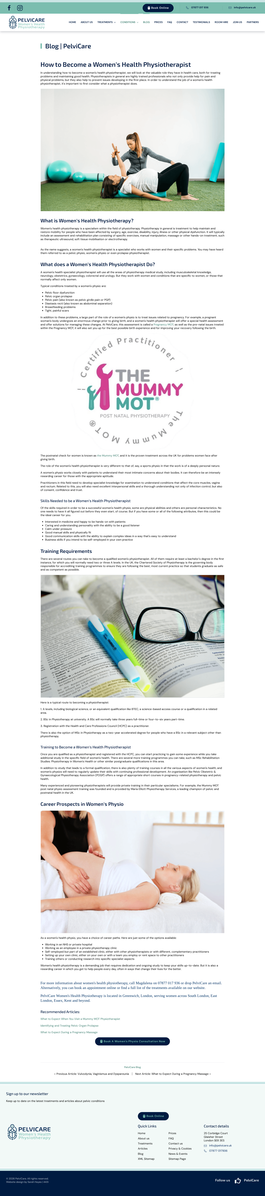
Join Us (237, 22)
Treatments (145, 1143)
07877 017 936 (199, 7)
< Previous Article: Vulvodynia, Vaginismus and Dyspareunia (91, 1074)
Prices (158, 22)
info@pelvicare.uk (245, 7)
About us (87, 22)
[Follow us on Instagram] (20, 7)
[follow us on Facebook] (238, 1180)
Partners (253, 22)
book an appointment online (95, 988)
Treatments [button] (105, 22)
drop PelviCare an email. (203, 983)
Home (72, 22)
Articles (143, 1148)
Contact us (176, 1143)
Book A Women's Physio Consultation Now (134, 1041)
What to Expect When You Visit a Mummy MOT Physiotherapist (80, 1019)
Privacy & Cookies (180, 1148)
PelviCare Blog (132, 1067)
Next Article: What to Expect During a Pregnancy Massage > (173, 1074)
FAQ (169, 22)
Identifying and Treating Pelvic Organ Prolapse (69, 1026)
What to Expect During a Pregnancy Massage (69, 1032)
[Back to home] (27, 22)
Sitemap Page (177, 1159)
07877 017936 (218, 1151)
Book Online (160, 8)
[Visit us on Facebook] (9, 7)
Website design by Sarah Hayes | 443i (27, 1182)
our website (196, 988)
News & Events (178, 1154)
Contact (182, 22)
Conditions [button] (127, 22)
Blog (146, 22)
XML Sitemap (146, 1159)
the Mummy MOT (108, 455)
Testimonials (201, 22)
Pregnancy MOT (163, 324)
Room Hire (221, 22)
